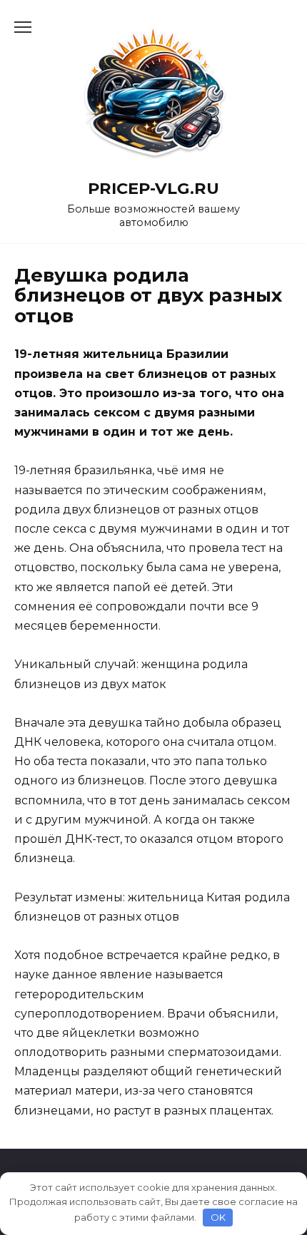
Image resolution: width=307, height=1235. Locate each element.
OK (218, 1217)
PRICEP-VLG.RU (153, 188)
